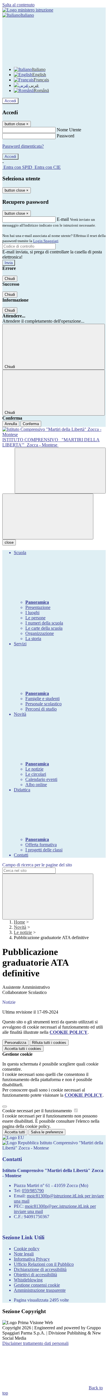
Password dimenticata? (23, 146)
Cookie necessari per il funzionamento (37, 1110)
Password (65, 135)
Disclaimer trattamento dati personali (35, 1343)
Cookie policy (26, 1248)
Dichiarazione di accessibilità (40, 1269)
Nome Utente (69, 129)
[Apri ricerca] (60, 471)
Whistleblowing (28, 1279)
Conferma (31, 424)
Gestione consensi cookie (37, 1285)
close (9, 542)
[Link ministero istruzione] (27, 10)
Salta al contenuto (18, 4)
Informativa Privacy (32, 1259)
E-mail (63, 219)
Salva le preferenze (47, 1132)
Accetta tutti (23, 1048)
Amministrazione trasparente (40, 1290)
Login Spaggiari (45, 241)
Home (19, 921)
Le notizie (23, 932)
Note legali (24, 1253)
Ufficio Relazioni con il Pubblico (44, 1264)
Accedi (10, 101)
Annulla (11, 424)
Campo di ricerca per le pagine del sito (37, 864)
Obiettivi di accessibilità (35, 1274)
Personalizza (15, 1042)
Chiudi (10, 278)
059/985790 (33, 1190)
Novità (20, 927)
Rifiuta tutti (49, 1042)
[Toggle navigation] (47, 516)
